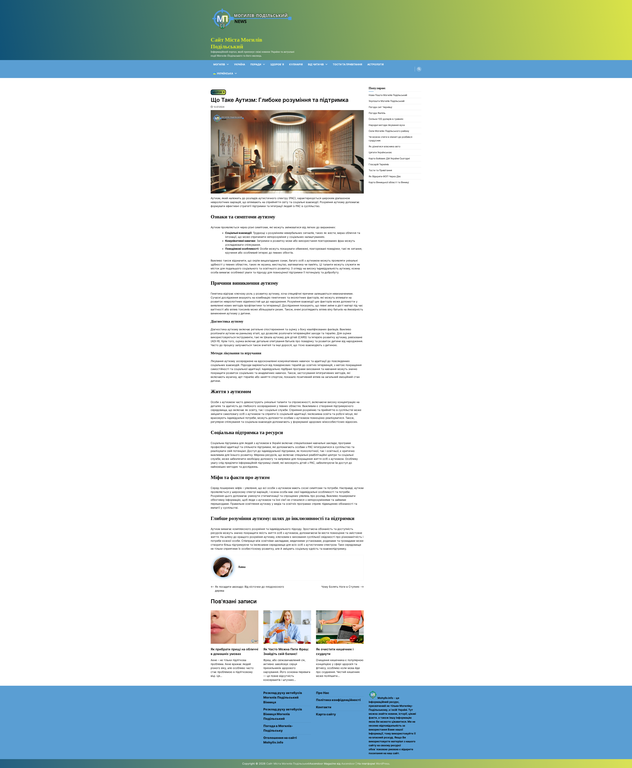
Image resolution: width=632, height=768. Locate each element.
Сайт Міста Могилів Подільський (236, 43)
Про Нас (322, 693)
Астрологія (375, 64)
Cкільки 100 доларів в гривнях (386, 118)
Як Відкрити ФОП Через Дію (385, 176)
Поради (255, 64)
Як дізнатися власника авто (384, 146)
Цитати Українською (380, 152)
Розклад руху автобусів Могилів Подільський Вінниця (282, 697)
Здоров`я (277, 64)
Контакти (323, 707)
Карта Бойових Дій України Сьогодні (389, 158)
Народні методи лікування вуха (387, 125)
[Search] (419, 69)
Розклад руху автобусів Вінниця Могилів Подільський (282, 714)
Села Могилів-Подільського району (389, 131)
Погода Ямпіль (377, 113)
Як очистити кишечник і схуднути (335, 651)
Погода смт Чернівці (380, 107)
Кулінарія (296, 64)
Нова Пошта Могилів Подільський (388, 95)
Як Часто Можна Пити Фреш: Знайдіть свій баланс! (286, 651)
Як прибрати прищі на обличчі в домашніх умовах (234, 651)
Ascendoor (348, 763)
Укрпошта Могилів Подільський (386, 101)
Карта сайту (326, 714)
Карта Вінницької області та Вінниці (389, 182)
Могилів (219, 64)
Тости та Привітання (347, 64)
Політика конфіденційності (338, 700)
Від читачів (316, 64)
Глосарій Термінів (379, 164)
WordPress (382, 763)
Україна (239, 64)
